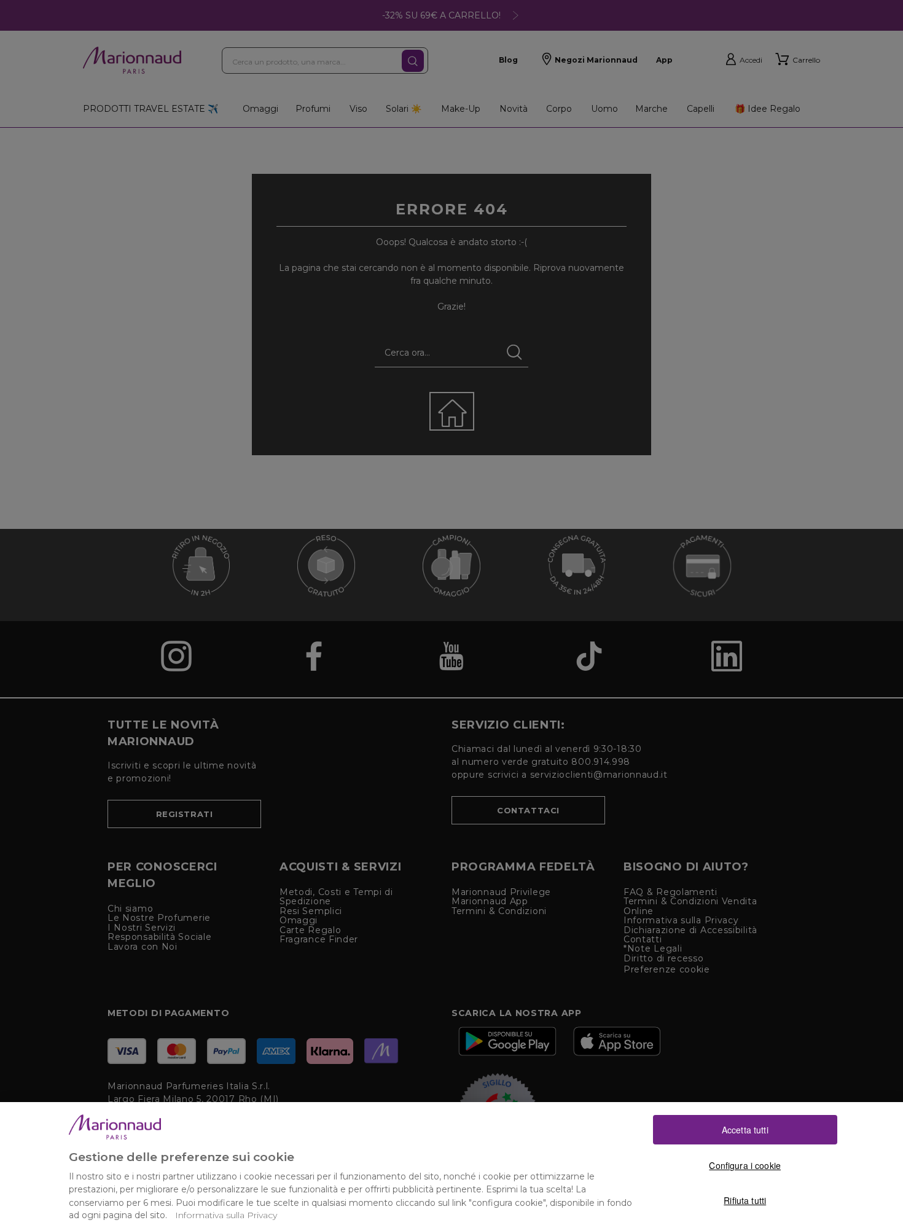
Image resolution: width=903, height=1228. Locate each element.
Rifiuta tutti (745, 1200)
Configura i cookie (745, 1165)
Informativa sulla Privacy (226, 1215)
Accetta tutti (745, 1129)
